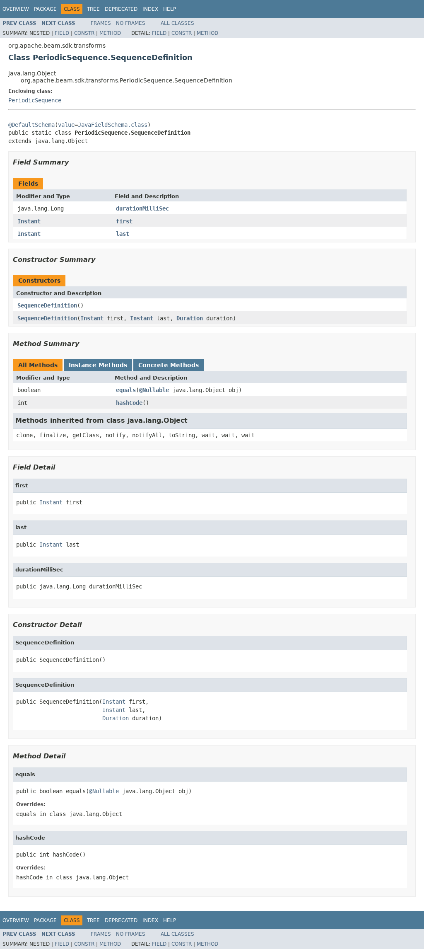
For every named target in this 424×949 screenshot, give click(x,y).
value (66, 124)
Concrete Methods (168, 365)
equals (126, 390)
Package (45, 9)
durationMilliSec (142, 208)
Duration (189, 318)
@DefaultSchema (31, 124)
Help (169, 9)
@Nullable (154, 390)
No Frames (130, 23)
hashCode (129, 402)
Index (150, 9)
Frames (101, 23)
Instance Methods (98, 365)
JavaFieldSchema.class (112, 124)
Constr (84, 33)
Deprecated (121, 9)
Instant (29, 221)
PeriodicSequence (34, 100)
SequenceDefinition (47, 305)
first (124, 221)
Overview (15, 9)
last (122, 233)
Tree (93, 9)
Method (110, 33)
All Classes (177, 23)
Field (62, 33)
